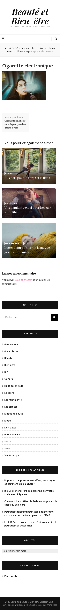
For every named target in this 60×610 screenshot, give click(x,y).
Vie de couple (12, 204)
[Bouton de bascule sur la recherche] (56, 39)
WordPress (52, 604)
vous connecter (23, 279)
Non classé (11, 174)
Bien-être (9, 365)
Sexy (7, 448)
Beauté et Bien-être (30, 16)
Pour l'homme (12, 434)
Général (16, 48)
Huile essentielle (13, 385)
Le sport (9, 392)
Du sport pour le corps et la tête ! (27, 178)
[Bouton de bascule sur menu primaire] (3, 38)
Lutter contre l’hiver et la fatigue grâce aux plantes (27, 250)
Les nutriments (13, 244)
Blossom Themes (25, 604)
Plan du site (11, 576)
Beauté (8, 358)
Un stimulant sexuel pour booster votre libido (27, 210)
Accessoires (11, 344)
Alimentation (11, 351)
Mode (7, 420)
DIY (6, 372)
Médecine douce (13, 413)
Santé (27, 244)
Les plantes (10, 406)
